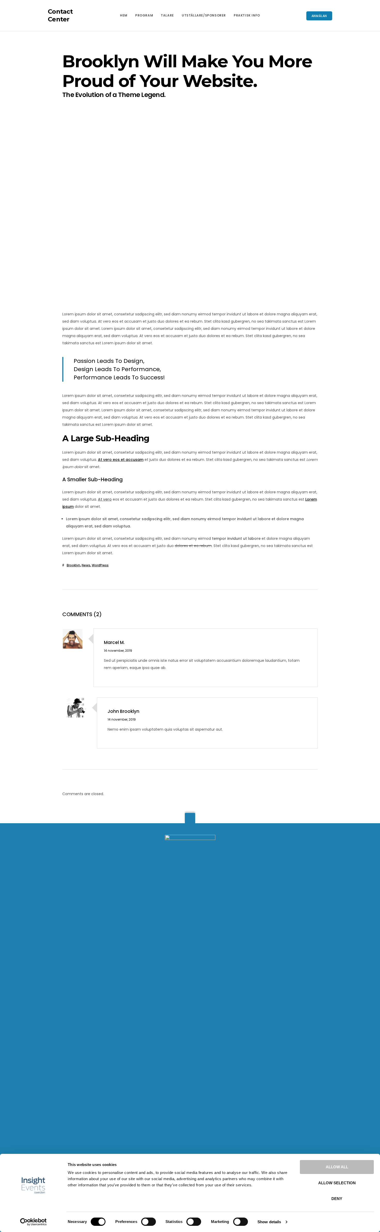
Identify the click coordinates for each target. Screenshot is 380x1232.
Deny (336, 1198)
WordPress (100, 565)
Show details (269, 1222)
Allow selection (337, 1183)
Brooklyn (73, 565)
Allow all (337, 1167)
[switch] (148, 1222)
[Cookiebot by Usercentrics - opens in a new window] (33, 1222)
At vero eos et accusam (120, 459)
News (86, 565)
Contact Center (60, 15)
